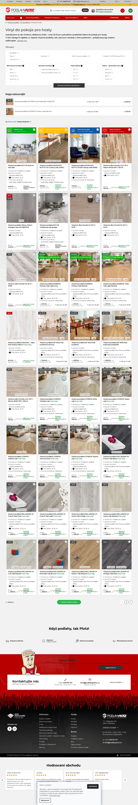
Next (125, 780)
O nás (41, 724)
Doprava (28, 1)
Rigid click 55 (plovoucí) (50, 279)
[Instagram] (14, 729)
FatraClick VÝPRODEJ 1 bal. (21, 338)
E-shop (73, 719)
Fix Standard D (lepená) (53, 161)
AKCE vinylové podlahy (80, 56)
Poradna (102, 1)
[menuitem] (15, 17)
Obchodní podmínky (46, 730)
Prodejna (10, 1)
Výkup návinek (76, 744)
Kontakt (41, 741)
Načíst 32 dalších (69, 602)
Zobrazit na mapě (109, 727)
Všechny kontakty (116, 682)
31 (75, 73)
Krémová (14, 79)
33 (75, 79)
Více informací (54, 795)
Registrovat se (111, 668)
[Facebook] (9, 729)
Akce (12, 56)
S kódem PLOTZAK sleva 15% (114, 56)
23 (75, 69)
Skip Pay (42, 747)
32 (75, 76)
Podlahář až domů (77, 739)
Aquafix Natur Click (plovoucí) (113, 338)
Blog (72, 742)
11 (130, 602)
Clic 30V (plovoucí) (117, 161)
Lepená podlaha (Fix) (50, 69)
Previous (2, 780)
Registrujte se (79, 4)
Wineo (21, 220)
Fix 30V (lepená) (85, 220)
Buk (107, 76)
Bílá (12, 69)
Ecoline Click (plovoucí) (50, 338)
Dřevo (108, 79)
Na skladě (14, 53)
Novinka (45, 56)
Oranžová (14, 76)
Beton (108, 69)
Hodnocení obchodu (64, 765)
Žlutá (13, 73)
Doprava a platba (44, 719)
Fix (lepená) (15, 567)
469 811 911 (64, 1)
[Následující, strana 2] (126, 602)
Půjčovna (74, 727)
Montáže (37, 1)
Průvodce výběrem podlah (79, 747)
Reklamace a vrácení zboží (48, 727)
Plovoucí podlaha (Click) (51, 73)
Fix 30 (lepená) (21, 161)
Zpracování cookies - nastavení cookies (52, 736)
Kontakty (19, 1)
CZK (116, 1)
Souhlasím (93, 786)
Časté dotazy (43, 739)
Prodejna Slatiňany (105, 12)
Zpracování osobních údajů (48, 733)
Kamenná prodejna (45, 721)
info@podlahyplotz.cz (82, 1)
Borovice (109, 73)
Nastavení (45, 800)
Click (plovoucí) (117, 452)
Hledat (85, 10)
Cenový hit (14, 59)
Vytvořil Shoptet (125, 755)
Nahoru (11, 602)
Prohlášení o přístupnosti (47, 744)
